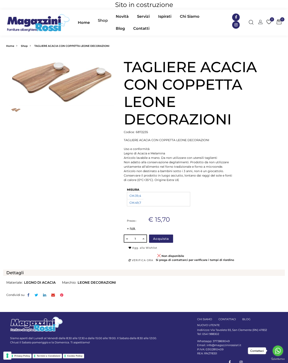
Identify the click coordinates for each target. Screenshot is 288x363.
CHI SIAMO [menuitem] (204, 319)
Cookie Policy (74, 355)
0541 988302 (210, 334)
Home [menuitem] (84, 22)
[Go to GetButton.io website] (278, 359)
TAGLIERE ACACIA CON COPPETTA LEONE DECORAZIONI (71, 45)
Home (10, 45)
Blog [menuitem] (120, 28)
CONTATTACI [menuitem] (227, 319)
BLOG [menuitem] (246, 319)
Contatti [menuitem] (141, 28)
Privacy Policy (22, 355)
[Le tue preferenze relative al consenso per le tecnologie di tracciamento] (7, 356)
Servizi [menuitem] (143, 16)
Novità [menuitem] (122, 16)
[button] (61, 82)
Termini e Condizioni (48, 355)
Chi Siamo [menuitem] (189, 16)
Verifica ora (142, 260)
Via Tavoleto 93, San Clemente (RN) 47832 (238, 330)
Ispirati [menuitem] (164, 16)
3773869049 (221, 341)
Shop (103, 20)
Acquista (161, 239)
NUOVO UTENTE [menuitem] (208, 325)
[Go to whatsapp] (278, 350)
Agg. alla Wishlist (144, 247)
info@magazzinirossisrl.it (224, 345)
